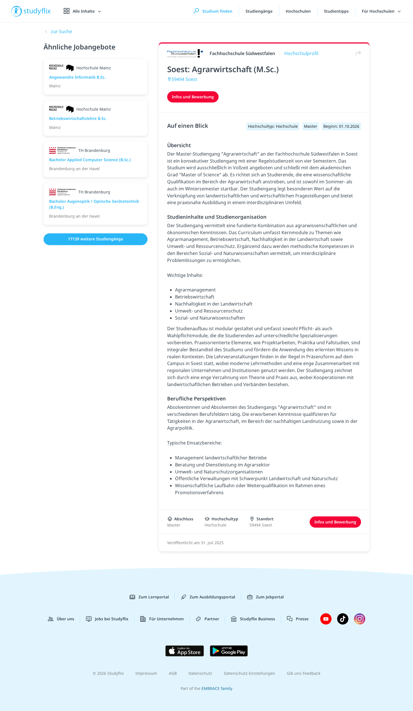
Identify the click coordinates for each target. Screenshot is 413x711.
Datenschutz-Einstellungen (249, 673)
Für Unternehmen (166, 618)
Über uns (65, 618)
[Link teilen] (357, 53)
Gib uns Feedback (303, 673)
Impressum (146, 673)
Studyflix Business (257, 618)
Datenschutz (200, 673)
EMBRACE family (216, 688)
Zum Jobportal (270, 597)
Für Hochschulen (379, 11)
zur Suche (61, 31)
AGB (173, 673)
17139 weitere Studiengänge (95, 238)
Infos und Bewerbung (193, 96)
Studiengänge (259, 11)
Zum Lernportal (154, 597)
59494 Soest (184, 79)
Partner (212, 618)
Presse (302, 618)
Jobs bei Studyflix (111, 618)
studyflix (37, 11)
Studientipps (336, 11)
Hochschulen (298, 11)
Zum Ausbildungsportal (212, 597)
